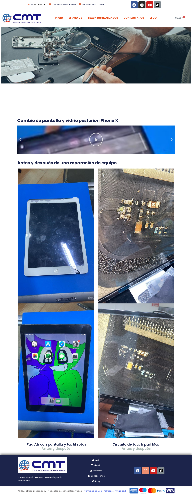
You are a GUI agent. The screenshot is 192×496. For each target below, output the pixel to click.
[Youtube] (149, 4)
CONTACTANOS (134, 18)
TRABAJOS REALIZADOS (103, 18)
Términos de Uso (93, 490)
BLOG (153, 18)
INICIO (59, 18)
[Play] (96, 140)
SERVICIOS (75, 18)
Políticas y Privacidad (115, 490)
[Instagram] (141, 4)
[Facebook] (134, 4)
